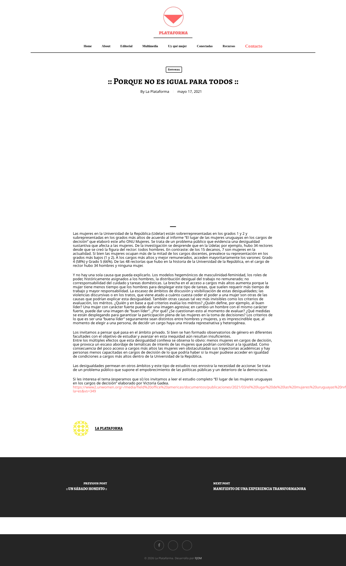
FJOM (198, 558)
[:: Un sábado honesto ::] (86, 487)
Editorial (174, 69)
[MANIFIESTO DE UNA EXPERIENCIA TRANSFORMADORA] (259, 487)
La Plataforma (157, 91)
